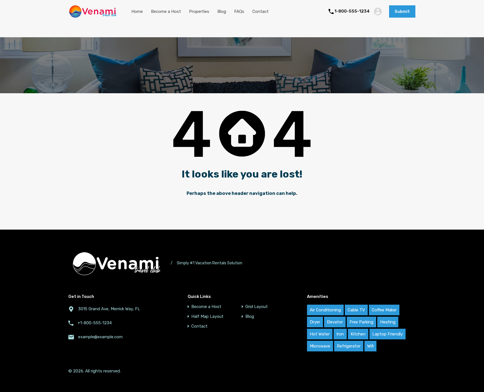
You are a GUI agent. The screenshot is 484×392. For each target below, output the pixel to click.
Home (137, 11)
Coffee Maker (384, 309)
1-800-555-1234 (352, 11)
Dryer (315, 322)
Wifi (370, 346)
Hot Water (320, 334)
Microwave (320, 346)
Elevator (335, 322)
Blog (221, 11)
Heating (387, 322)
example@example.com (100, 336)
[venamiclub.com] (92, 16)
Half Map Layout (207, 316)
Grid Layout (256, 307)
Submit (402, 11)
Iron (340, 334)
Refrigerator (348, 346)
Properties (199, 11)
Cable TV (356, 309)
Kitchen (358, 334)
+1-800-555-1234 (95, 322)
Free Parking (361, 322)
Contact (260, 11)
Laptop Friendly (387, 334)
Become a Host (166, 11)
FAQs (239, 11)
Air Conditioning (325, 309)
